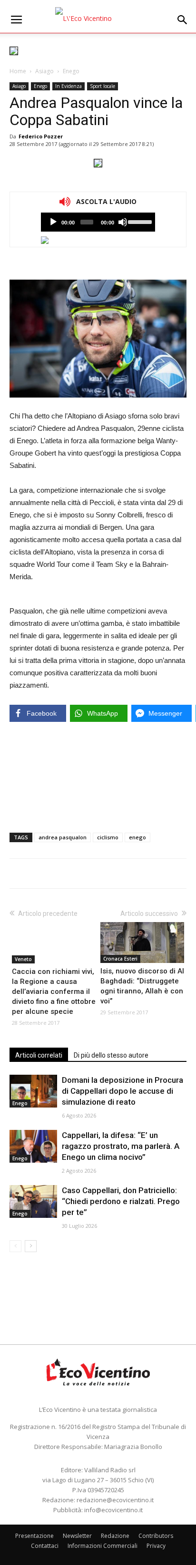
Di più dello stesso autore (111, 1055)
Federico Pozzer (41, 136)
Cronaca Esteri (120, 958)
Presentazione (34, 1536)
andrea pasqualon (63, 837)
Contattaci (45, 1546)
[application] (98, 222)
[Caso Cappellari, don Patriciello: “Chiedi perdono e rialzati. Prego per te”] (33, 1201)
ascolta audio (53, 222)
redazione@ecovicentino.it (115, 1500)
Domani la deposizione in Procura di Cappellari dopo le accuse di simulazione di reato (122, 1091)
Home (18, 71)
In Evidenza (68, 86)
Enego (71, 71)
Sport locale (102, 86)
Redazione (115, 1536)
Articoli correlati (38, 1055)
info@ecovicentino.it (113, 1510)
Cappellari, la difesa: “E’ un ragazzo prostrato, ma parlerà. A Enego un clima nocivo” (120, 1146)
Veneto (23, 959)
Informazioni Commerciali (102, 1546)
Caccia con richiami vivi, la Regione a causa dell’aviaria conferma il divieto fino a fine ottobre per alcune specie (54, 991)
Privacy (156, 1546)
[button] (182, 20)
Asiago (44, 71)
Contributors (155, 1536)
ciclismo (107, 837)
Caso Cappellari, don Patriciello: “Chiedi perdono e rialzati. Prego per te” (121, 1201)
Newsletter (77, 1536)
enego (137, 837)
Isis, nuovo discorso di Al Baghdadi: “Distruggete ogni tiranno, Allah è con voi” (142, 986)
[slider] (139, 221)
